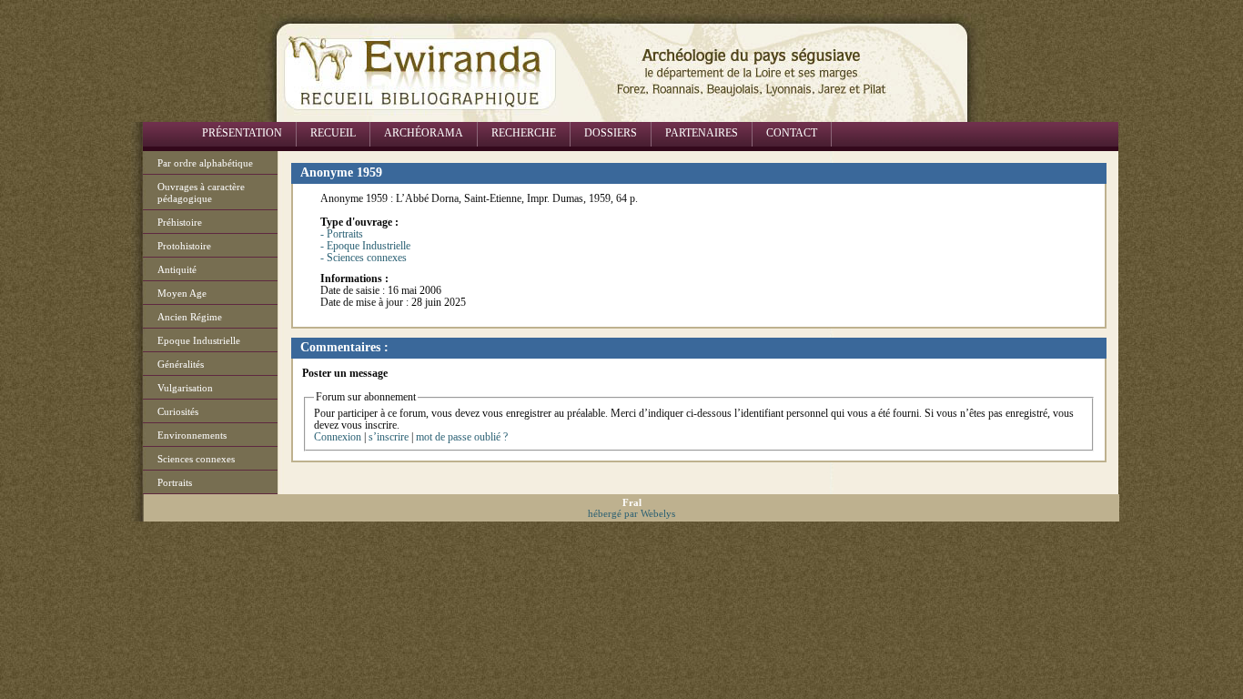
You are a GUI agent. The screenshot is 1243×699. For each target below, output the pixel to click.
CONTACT (791, 133)
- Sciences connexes (363, 257)
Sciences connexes (196, 458)
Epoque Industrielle (198, 340)
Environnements (192, 435)
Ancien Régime (189, 316)
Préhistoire (179, 222)
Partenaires (701, 133)
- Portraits (341, 234)
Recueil (333, 133)
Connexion (337, 437)
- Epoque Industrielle (365, 245)
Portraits (174, 482)
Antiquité (177, 269)
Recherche (523, 133)
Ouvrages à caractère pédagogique (201, 192)
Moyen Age (182, 293)
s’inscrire (389, 437)
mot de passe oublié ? (462, 437)
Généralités (180, 364)
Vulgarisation (185, 387)
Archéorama (423, 133)
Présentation (242, 133)
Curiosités (177, 411)
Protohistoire (184, 245)
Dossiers (610, 133)
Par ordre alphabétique (205, 162)
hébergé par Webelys (631, 513)
